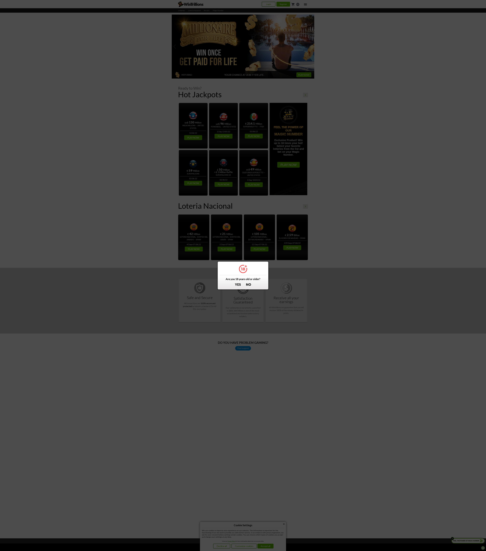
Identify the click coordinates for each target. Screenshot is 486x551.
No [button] (248, 284)
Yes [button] (238, 284)
